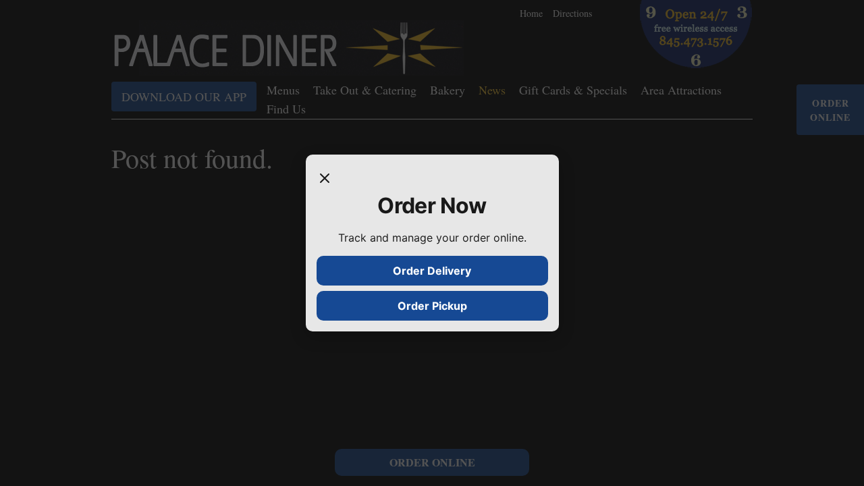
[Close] (324, 178)
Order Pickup (432, 306)
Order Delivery (432, 270)
